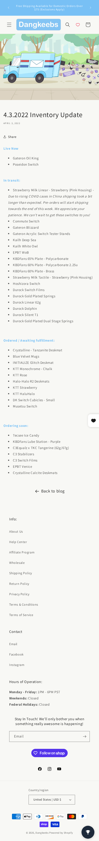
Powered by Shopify (61, 832)
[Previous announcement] (8, 8)
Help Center (18, 542)
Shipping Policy (20, 573)
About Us (16, 531)
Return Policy (19, 584)
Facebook (16, 654)
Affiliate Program (22, 552)
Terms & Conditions (23, 604)
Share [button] (12, 137)
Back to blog (53, 491)
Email (13, 644)
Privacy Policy (19, 594)
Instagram (16, 665)
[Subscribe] (84, 736)
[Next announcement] (90, 8)
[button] (9, 25)
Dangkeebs (42, 832)
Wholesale (17, 563)
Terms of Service (21, 615)
